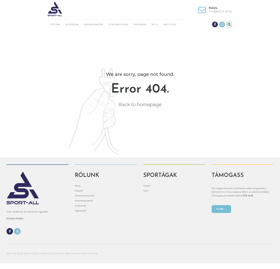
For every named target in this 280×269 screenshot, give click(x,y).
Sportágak (72, 24)
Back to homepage (140, 104)
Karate (146, 185)
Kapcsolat (170, 24)
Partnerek (140, 24)
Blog (155, 24)
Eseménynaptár (93, 24)
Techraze (92, 253)
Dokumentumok (118, 24)
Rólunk (55, 24)
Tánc (145, 190)
